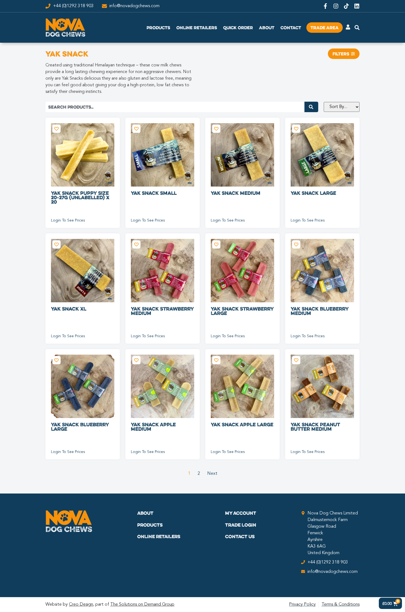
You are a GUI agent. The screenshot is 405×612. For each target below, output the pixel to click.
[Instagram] (336, 6)
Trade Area (324, 27)
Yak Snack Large (313, 193)
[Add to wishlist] (56, 129)
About (266, 27)
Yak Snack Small (154, 193)
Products (158, 27)
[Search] (311, 107)
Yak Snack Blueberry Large (80, 426)
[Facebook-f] (325, 6)
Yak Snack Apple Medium (153, 426)
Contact (290, 27)
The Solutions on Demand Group (142, 604)
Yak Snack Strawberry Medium (162, 310)
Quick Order (238, 27)
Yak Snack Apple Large (242, 424)
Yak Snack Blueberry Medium (320, 310)
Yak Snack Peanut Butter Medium (315, 426)
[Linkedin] (357, 6)
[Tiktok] (346, 6)
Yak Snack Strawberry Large (242, 310)
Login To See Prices (68, 220)
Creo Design (81, 604)
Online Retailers (196, 27)
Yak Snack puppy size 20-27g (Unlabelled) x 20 (80, 197)
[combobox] (174, 107)
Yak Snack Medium (235, 193)
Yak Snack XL (68, 308)
